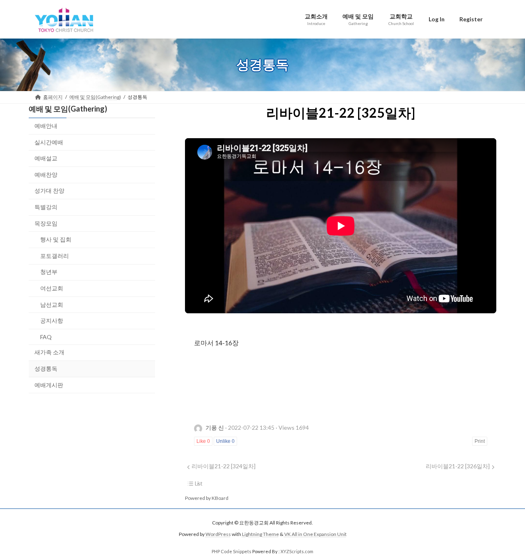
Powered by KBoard (206, 498)
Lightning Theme (260, 534)
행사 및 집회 (55, 239)
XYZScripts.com (297, 551)
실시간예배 (48, 141)
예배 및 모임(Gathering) (68, 108)
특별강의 (45, 206)
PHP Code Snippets (231, 551)
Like (203, 441)
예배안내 (45, 125)
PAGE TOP (504, 529)
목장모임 (45, 222)
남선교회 (51, 304)
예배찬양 (45, 174)
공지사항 (51, 320)
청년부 (48, 271)
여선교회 (51, 288)
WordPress (218, 534)
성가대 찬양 (49, 190)
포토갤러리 (54, 255)
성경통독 (45, 368)
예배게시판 (48, 384)
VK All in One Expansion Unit (315, 534)
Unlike (225, 441)
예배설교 (45, 158)
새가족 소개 (49, 352)
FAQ (46, 336)
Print (480, 441)
